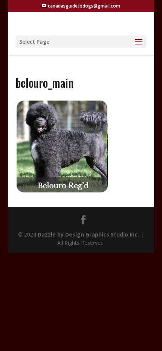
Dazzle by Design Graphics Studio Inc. (88, 234)
